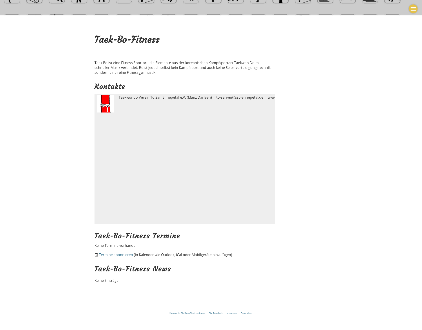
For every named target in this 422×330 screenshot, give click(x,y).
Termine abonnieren (116, 254)
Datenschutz (247, 313)
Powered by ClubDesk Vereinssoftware (187, 313)
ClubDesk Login (216, 313)
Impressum (232, 313)
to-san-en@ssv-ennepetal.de (239, 97)
